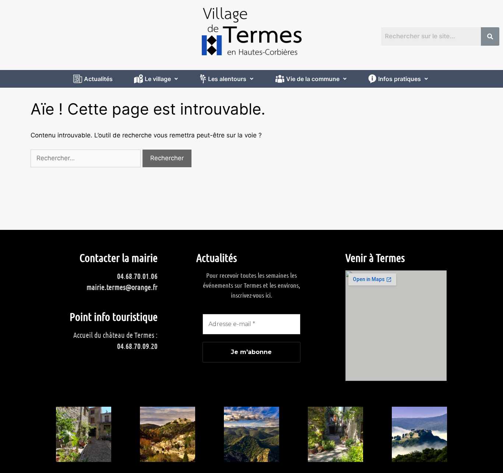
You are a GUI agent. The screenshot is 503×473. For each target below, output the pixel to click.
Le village (158, 79)
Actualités (98, 79)
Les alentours (227, 79)
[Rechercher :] (87, 158)
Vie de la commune (313, 79)
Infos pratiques (399, 79)
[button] (157, 79)
